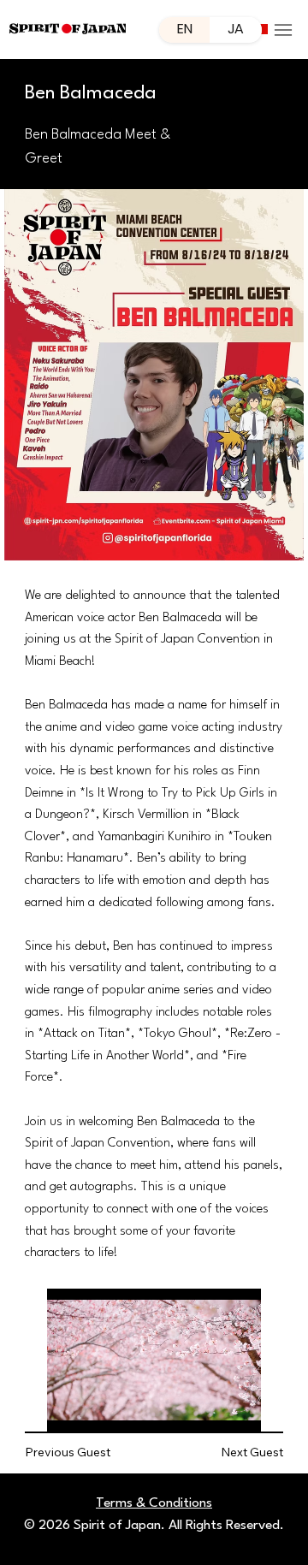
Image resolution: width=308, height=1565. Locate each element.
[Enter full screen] (242, 1408)
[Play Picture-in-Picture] (213, 1408)
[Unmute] (98, 1408)
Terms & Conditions (154, 1503)
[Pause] (69, 1408)
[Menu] (283, 30)
